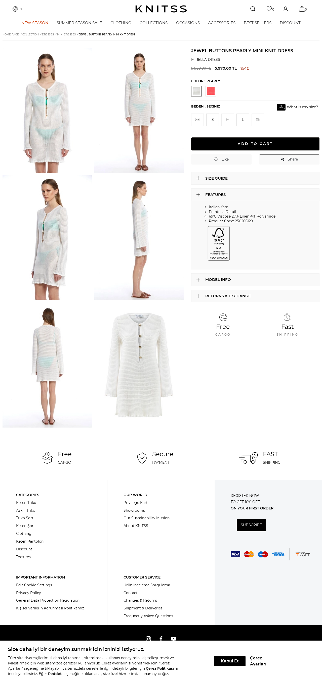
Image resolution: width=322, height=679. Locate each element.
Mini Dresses (66, 34)
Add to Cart (255, 143)
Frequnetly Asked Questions (148, 616)
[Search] (253, 9)
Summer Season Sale (79, 22)
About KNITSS (136, 526)
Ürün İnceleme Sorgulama (147, 585)
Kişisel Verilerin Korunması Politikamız (50, 608)
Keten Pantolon (30, 541)
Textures (23, 557)
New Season (34, 22)
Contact (131, 593)
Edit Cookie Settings (34, 585)
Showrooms (134, 510)
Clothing (23, 533)
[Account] (286, 9)
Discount (24, 549)
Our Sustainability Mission (147, 518)
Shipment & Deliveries (143, 608)
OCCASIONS (188, 22)
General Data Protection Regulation (47, 600)
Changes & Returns (140, 600)
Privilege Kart (136, 502)
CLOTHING (120, 22)
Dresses (48, 34)
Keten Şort (25, 526)
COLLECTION (30, 34)
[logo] (161, 9)
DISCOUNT (290, 22)
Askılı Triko (25, 510)
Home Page (11, 34)
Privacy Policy (28, 593)
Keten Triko (26, 502)
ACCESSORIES (221, 22)
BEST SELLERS (257, 22)
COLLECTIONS (154, 22)
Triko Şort (24, 518)
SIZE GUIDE (216, 178)
